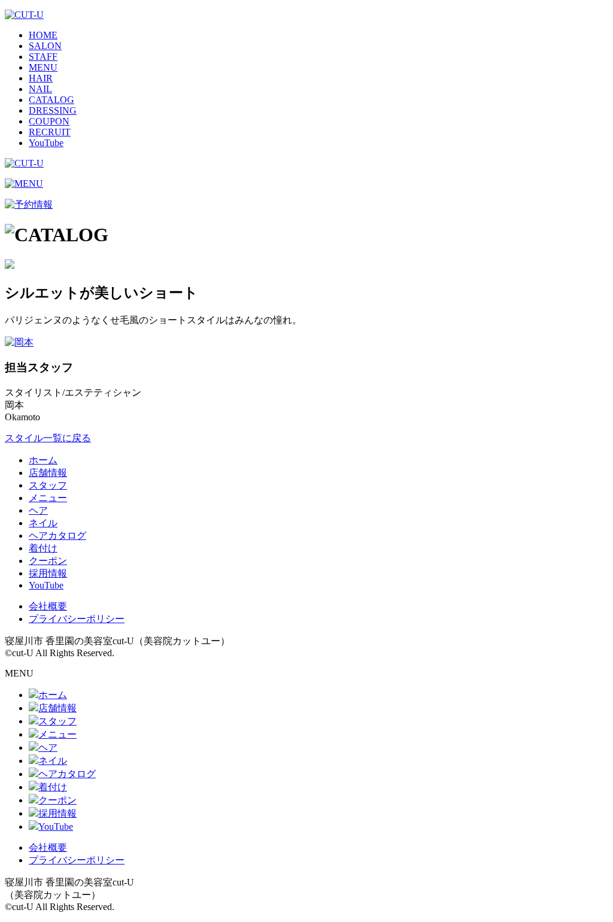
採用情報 (48, 573)
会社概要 (48, 606)
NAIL (40, 89)
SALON (45, 46)
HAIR (41, 78)
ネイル (43, 523)
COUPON (49, 121)
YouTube (46, 143)
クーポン (48, 561)
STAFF (43, 56)
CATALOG (51, 100)
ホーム (43, 460)
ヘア (38, 510)
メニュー (48, 498)
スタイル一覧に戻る (48, 438)
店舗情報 (48, 473)
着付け (43, 548)
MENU (43, 67)
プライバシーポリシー (77, 619)
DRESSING (53, 110)
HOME (43, 35)
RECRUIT (50, 132)
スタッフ (48, 485)
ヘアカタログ (57, 535)
